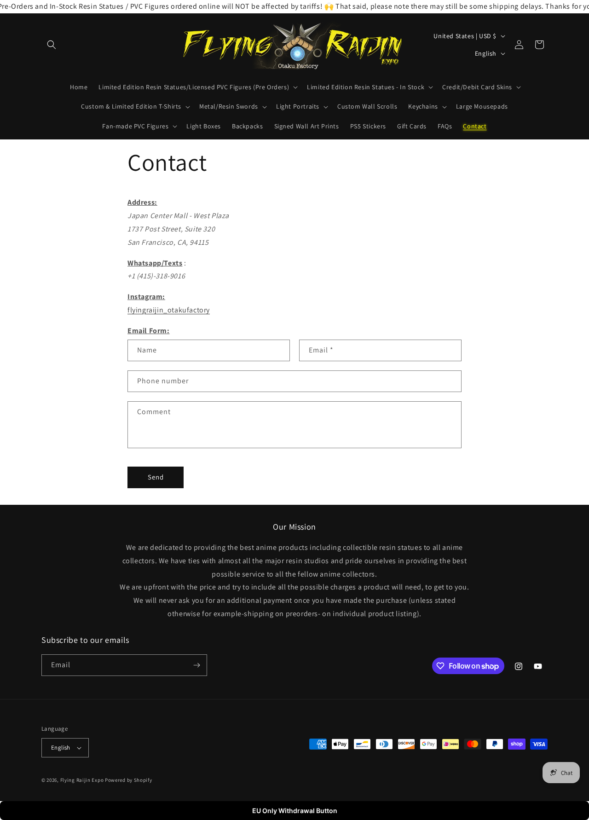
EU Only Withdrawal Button (294, 810)
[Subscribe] (196, 665)
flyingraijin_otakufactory (168, 310)
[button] (51, 45)
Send (156, 477)
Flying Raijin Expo (82, 780)
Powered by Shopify (128, 780)
